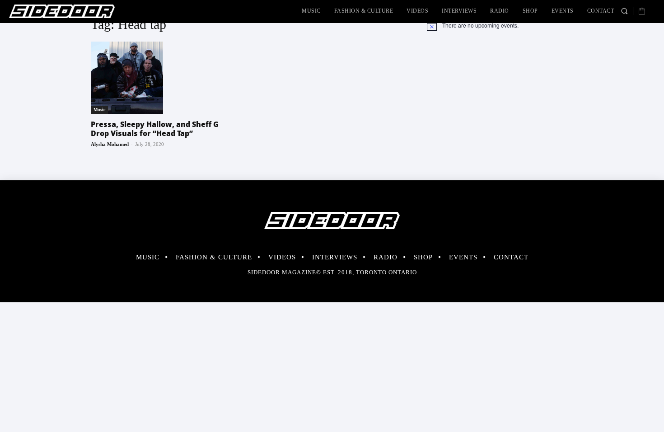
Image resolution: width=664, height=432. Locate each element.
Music (99, 109)
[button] (624, 11)
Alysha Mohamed (110, 144)
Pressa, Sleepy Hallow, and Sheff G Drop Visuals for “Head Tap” (155, 128)
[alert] (500, 25)
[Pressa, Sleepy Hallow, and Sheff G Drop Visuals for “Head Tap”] (164, 78)
